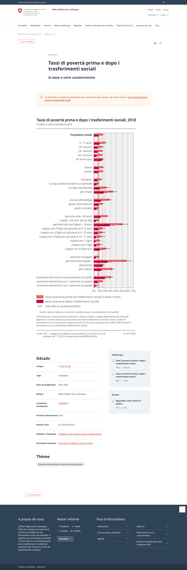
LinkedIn (77, 531)
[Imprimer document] (155, 43)
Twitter (77, 526)
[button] (23, 25)
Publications (102, 526)
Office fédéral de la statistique (65, 9)
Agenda (100, 538)
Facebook (64, 526)
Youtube (64, 531)
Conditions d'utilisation (26, 567)
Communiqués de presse (108, 532)
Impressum (41, 567)
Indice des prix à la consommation (145, 534)
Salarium (141, 526)
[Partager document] (160, 43)
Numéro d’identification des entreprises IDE (149, 543)
